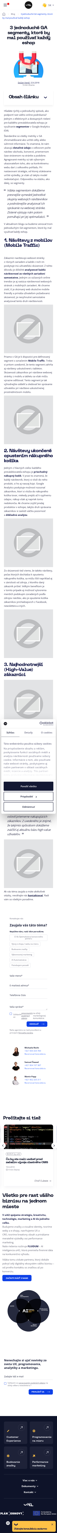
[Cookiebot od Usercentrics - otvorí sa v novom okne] (40, 724)
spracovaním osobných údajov (27, 1016)
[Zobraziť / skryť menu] (5, 5)
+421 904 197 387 (33, 1065)
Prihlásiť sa (38, 1391)
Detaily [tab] (28, 732)
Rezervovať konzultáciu (35, 1054)
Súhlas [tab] (10, 732)
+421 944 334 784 (33, 1051)
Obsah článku (23, 97)
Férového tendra (25, 1032)
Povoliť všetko (29, 786)
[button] (34, 1526)
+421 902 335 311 (33, 1080)
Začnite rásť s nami (17, 1278)
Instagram (8, 1523)
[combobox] (51, 5)
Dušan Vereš (24, 82)
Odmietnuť (28, 806)
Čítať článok (41, 1181)
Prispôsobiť (26, 796)
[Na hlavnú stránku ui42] (28, 5)
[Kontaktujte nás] (44, 5)
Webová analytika (14, 1154)
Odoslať (34, 1024)
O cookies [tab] (46, 732)
